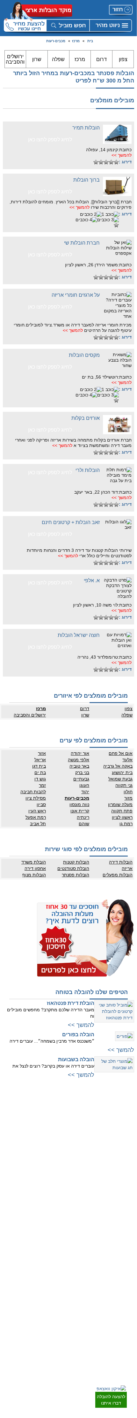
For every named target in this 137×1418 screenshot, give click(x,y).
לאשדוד (126, 1306)
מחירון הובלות (56, 1257)
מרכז (76, 41)
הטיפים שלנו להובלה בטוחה (91, 992)
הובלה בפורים (78, 1034)
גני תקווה (124, 785)
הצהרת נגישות (55, 1276)
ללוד (129, 1263)
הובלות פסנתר (75, 874)
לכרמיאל (60, 1211)
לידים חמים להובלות (51, 1347)
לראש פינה (58, 1230)
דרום (101, 59)
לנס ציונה (125, 1276)
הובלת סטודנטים (73, 868)
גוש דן (40, 778)
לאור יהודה (124, 1161)
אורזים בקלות (85, 418)
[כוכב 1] (116, 162)
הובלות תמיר (86, 127)
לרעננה (61, 1135)
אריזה (127, 868)
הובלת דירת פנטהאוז (70, 1003)
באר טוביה (79, 766)
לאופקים (126, 1332)
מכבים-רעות (55, 41)
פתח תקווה (122, 810)
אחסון (62, 1300)
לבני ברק (126, 1135)
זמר (42, 785)
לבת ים (127, 1155)
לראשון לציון (123, 1142)
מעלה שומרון (120, 804)
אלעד (127, 759)
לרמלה (127, 1257)
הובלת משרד (33, 862)
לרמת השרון (57, 1123)
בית (90, 41)
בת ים (40, 772)
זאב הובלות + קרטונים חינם (71, 522)
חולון (128, 791)
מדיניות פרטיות (55, 1263)
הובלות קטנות (76, 862)
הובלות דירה (121, 862)
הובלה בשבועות (76, 1059)
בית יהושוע (122, 772)
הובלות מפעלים (118, 874)
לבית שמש (124, 1211)
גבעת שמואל (120, 778)
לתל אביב (125, 1110)
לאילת (128, 1345)
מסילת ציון (35, 798)
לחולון (128, 1148)
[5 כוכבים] (95, 162)
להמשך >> (122, 155)
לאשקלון (126, 1313)
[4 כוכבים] (101, 162)
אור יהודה (80, 753)
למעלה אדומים (121, 1217)
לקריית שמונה (56, 1223)
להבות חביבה (33, 791)
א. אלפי (92, 580)
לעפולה (61, 1179)
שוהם (84, 823)
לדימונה (126, 1326)
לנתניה (61, 1110)
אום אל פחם (121, 753)
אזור (42, 753)
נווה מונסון (79, 804)
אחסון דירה (35, 868)
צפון (123, 59)
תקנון (63, 1270)
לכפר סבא (59, 1129)
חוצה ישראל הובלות (79, 635)
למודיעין (126, 1187)
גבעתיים (81, 778)
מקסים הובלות (84, 355)
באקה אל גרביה (118, 766)
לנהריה (61, 1172)
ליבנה (128, 1270)
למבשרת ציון (123, 1223)
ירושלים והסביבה (15, 59)
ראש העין (37, 810)
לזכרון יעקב (58, 1198)
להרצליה (60, 1116)
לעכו (63, 1191)
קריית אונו (79, 810)
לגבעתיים (125, 1123)
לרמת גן (126, 1116)
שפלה (58, 59)
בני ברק (82, 772)
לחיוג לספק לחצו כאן (50, 139)
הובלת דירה (57, 1294)
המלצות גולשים (55, 1251)
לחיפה (62, 1159)
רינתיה (83, 817)
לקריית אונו (124, 1180)
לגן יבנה (126, 1289)
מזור (128, 798)
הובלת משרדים (55, 1313)
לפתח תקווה (123, 1129)
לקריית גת (125, 1319)
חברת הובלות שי (82, 243)
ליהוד (128, 1167)
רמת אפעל (35, 817)
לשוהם (127, 1283)
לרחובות (126, 1251)
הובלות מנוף (34, 874)
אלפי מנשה (78, 759)
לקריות (62, 1166)
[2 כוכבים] (111, 162)
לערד (129, 1338)
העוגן (84, 785)
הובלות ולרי (88, 470)
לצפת (62, 1217)
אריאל (40, 759)
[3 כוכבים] (106, 162)
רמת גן (126, 823)
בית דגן (39, 766)
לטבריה (61, 1204)
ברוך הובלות (86, 180)
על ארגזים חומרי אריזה (76, 295)
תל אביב (38, 823)
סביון (41, 804)
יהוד (85, 791)
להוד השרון (58, 1142)
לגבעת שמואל (122, 1174)
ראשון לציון (122, 817)
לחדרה (61, 1185)
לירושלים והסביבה (118, 1204)
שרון (36, 59)
